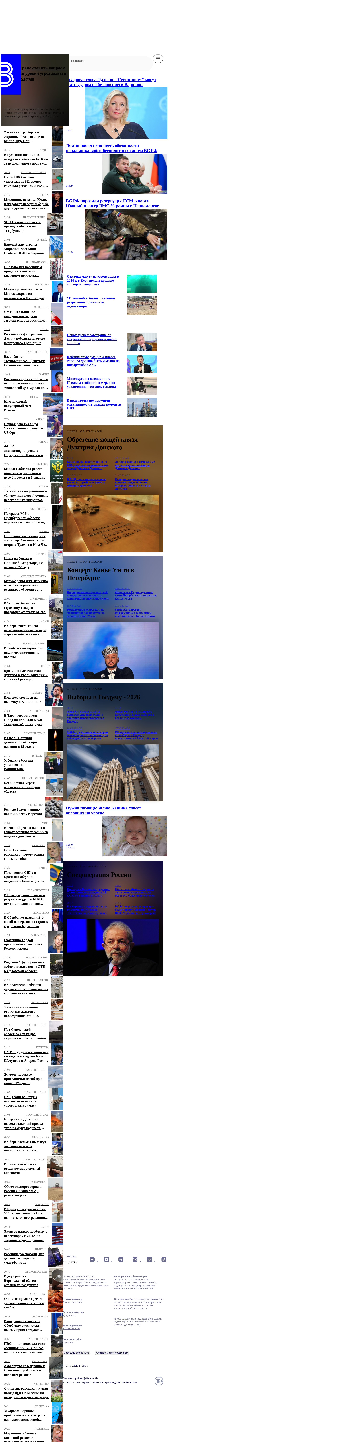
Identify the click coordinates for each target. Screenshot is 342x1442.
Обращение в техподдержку (112, 1352)
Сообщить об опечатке (76, 1352)
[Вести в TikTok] (164, 1259)
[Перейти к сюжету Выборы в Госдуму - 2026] (113, 772)
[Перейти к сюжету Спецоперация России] (113, 947)
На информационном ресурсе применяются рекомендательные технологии (100, 1382)
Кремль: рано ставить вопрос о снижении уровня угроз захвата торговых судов (35, 73)
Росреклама (68, 1342)
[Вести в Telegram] (121, 1259)
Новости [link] (78, 61)
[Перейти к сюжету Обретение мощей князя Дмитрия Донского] (113, 523)
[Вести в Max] (106, 1259)
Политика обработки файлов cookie (80, 1378)
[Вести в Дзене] (92, 1259)
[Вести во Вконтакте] (135, 1259)
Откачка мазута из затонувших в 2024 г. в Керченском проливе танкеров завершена (93, 280)
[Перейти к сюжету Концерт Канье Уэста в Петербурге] (113, 650)
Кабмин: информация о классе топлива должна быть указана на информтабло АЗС (93, 361)
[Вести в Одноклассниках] (149, 1259)
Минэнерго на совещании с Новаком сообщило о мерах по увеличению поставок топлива (91, 382)
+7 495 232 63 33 (71, 1328)
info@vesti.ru (69, 1315)
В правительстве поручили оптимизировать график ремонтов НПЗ (94, 404)
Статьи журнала (76, 1365)
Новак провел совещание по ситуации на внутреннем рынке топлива (92, 339)
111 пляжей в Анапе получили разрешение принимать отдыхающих (91, 302)
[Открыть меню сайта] (158, 58)
